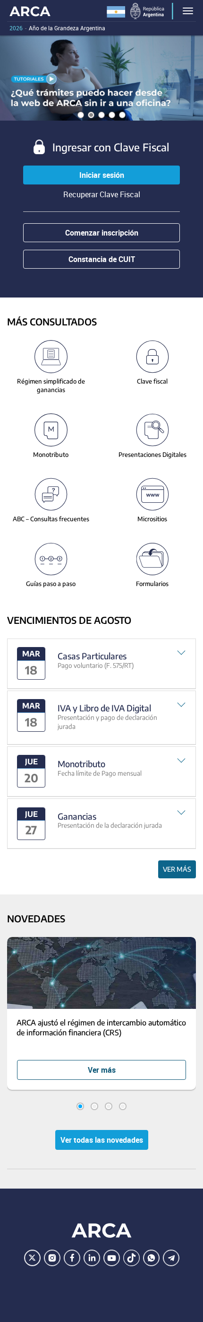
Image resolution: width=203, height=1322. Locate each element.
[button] (101, 664)
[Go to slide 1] (80, 1106)
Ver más (177, 869)
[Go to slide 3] (108, 1106)
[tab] (101, 664)
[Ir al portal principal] (30, 10)
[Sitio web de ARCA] (101, 1231)
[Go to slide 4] (123, 1106)
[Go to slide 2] (94, 1106)
